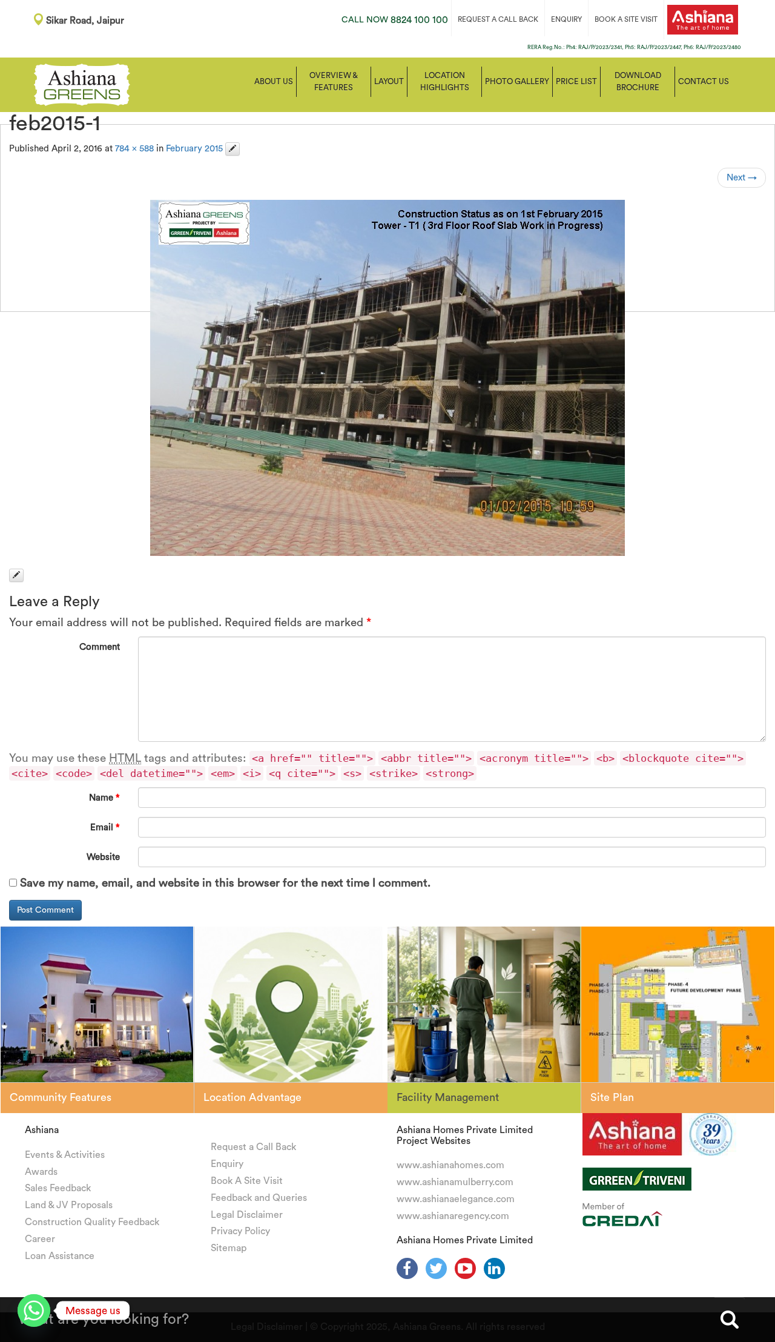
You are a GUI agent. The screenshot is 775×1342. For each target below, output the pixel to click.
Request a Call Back (253, 1147)
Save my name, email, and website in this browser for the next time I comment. (225, 883)
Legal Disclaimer (247, 1215)
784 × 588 (134, 148)
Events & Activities (65, 1155)
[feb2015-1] (387, 378)
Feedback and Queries (259, 1198)
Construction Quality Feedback (92, 1222)
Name (104, 797)
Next (742, 177)
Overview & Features (333, 81)
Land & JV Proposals (69, 1205)
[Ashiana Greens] (82, 83)
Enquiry (227, 1164)
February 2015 (194, 148)
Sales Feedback (58, 1188)
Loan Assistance (59, 1256)
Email (105, 827)
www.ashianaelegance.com (456, 1199)
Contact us (703, 81)
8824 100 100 (394, 20)
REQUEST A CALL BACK (498, 19)
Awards (41, 1172)
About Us (273, 81)
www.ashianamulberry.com (455, 1182)
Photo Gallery (517, 81)
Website (103, 857)
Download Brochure (638, 81)
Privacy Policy (240, 1231)
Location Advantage (252, 1097)
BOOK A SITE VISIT (626, 19)
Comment (99, 647)
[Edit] (232, 149)
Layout (389, 81)
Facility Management (448, 1097)
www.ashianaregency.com (453, 1216)
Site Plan (612, 1097)
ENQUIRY (566, 19)
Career (40, 1239)
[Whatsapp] (34, 1310)
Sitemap (228, 1248)
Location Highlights (444, 81)
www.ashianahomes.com (450, 1165)
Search (729, 1319)
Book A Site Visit (247, 1181)
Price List (576, 81)
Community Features (60, 1097)
